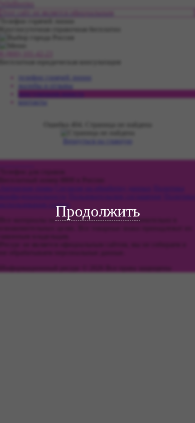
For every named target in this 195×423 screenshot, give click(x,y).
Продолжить (97, 211)
